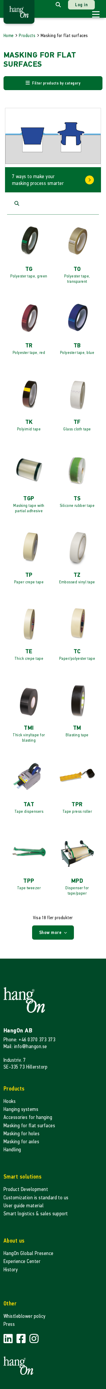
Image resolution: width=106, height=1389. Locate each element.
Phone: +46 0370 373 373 (29, 1039)
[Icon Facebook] (21, 1338)
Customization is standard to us (36, 1197)
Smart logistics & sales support (36, 1213)
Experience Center (22, 1261)
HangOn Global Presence (29, 1253)
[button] (53, 83)
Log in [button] (81, 4)
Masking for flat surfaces (29, 1125)
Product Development (26, 1189)
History (11, 1269)
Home (9, 35)
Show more (51, 932)
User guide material (24, 1205)
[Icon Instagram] (34, 1338)
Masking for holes (21, 1133)
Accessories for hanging (28, 1117)
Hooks (10, 1101)
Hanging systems (21, 1109)
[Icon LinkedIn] (9, 1338)
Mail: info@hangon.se (25, 1046)
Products (27, 35)
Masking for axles (21, 1141)
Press (9, 1324)
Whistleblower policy (25, 1316)
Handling (12, 1149)
